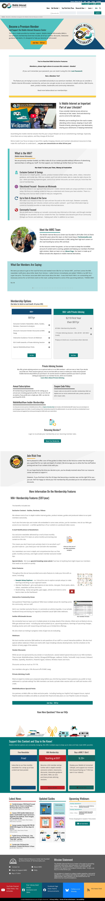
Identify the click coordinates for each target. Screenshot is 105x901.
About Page (69, 251)
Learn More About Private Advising (52, 378)
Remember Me (55, 13)
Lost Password (76, 71)
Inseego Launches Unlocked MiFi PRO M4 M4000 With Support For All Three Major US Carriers (22, 827)
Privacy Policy (54, 899)
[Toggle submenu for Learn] (93, 8)
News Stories (21, 809)
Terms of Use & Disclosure (67, 899)
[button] (100, 8)
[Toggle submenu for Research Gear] (86, 8)
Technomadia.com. (38, 861)
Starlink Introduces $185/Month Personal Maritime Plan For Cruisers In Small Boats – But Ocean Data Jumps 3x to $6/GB (22, 806)
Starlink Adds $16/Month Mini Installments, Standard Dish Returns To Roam (22, 845)
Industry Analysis (21, 820)
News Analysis (29, 820)
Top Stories (27, 809)
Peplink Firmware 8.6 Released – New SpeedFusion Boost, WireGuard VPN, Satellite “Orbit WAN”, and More (22, 837)
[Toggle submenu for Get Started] (59, 8)
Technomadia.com (85, 237)
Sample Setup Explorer (24, 580)
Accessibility (80, 899)
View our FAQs (62, 712)
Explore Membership (48, 407)
